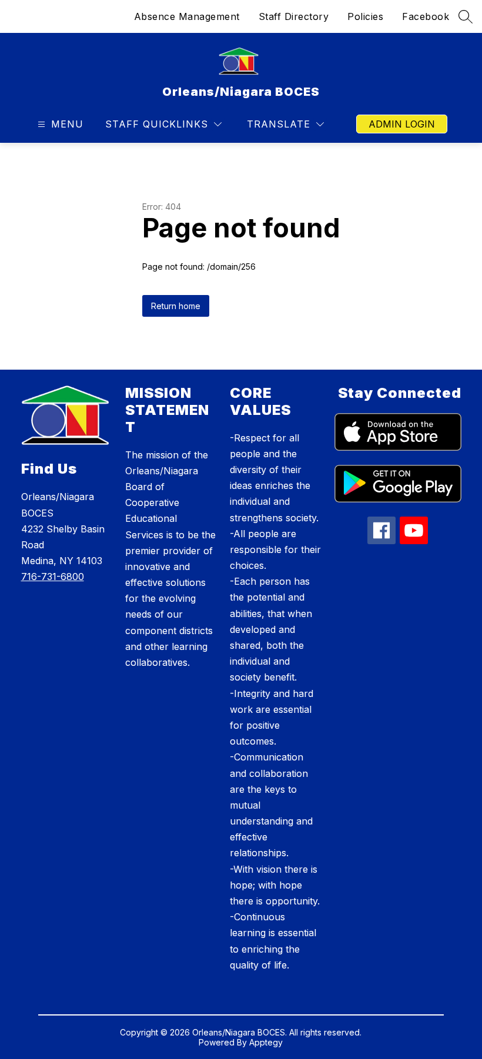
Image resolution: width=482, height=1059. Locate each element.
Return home (175, 306)
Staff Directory (294, 16)
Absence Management (187, 16)
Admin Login (402, 124)
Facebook (425, 16)
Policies (365, 16)
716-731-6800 (52, 576)
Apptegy (266, 1042)
